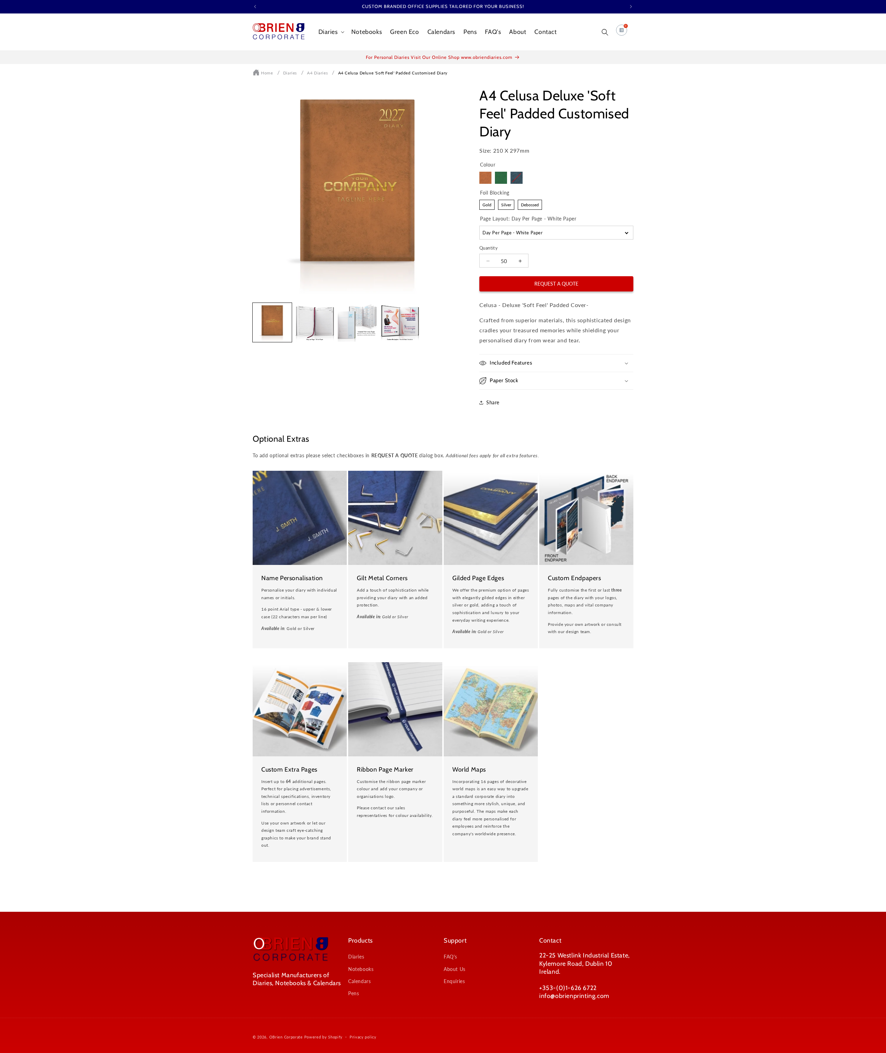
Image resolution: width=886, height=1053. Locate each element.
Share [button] (492, 402)
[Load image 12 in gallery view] (399, 322)
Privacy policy (363, 1037)
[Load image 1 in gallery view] (272, 322)
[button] (330, 32)
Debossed (530, 203)
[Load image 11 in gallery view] (357, 322)
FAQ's (450, 957)
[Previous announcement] (255, 6)
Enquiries (454, 981)
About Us (454, 969)
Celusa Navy (516, 178)
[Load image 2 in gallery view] (314, 322)
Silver (506, 203)
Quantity (488, 248)
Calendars (359, 981)
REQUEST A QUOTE (556, 284)
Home (267, 72)
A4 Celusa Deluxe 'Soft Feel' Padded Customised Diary (392, 72)
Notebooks (360, 969)
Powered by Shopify (323, 1037)
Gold (487, 203)
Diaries (290, 72)
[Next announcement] (631, 6)
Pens (353, 993)
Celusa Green (501, 178)
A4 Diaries (317, 72)
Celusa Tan (485, 178)
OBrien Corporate (286, 1037)
